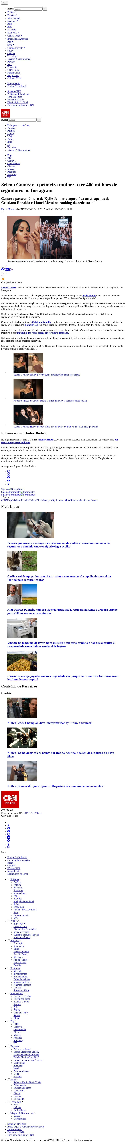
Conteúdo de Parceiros (19, 686)
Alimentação (20, 1085)
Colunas (11, 865)
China (16, 1018)
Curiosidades (20, 1110)
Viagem (17, 1116)
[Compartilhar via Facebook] (2, 270)
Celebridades (13, 163)
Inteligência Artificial (17, 38)
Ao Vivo (18, 882)
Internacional (13, 18)
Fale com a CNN (15, 99)
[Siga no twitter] (8, 474)
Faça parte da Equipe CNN (20, 105)
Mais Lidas (10, 506)
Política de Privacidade (18, 94)
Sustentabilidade (21, 990)
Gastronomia (20, 1118)
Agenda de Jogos (22, 1049)
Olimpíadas (19, 1062)
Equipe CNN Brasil (17, 86)
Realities (11, 171)
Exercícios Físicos (22, 1088)
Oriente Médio (21, 1012)
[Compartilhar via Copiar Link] (12, 270)
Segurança (19, 946)
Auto (9, 64)
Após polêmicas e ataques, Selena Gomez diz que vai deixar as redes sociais (50, 400)
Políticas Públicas (22, 937)
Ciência (11, 53)
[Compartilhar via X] (5, 270)
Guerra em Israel (22, 999)
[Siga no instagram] (8, 471)
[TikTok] (8, 844)
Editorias (14, 879)
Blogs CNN (13, 75)
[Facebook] (8, 828)
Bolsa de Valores (22, 979)
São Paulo (18, 957)
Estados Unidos (21, 1001)
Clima (16, 948)
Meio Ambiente (21, 951)
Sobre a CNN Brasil (17, 1124)
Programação (13, 83)
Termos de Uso (14, 97)
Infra (9, 26)
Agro (9, 23)
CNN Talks (13, 70)
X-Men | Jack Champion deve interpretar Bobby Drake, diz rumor (49, 722)
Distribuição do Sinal (17, 102)
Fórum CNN (13, 72)
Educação (12, 67)
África (17, 1010)
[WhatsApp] (8, 847)
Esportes (11, 29)
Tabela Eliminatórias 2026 (26, 1057)
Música (10, 169)
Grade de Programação (18, 860)
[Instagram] (8, 834)
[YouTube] (8, 831)
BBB (9, 158)
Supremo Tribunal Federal (26, 934)
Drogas (17, 1096)
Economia (12, 32)
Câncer (17, 1093)
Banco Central (21, 976)
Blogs (10, 863)
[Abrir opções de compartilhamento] (6, 273)
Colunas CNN (14, 78)
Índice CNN (20, 923)
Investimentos (20, 974)
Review (11, 61)
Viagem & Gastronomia (18, 59)
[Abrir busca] (45, 8)
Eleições (11, 15)
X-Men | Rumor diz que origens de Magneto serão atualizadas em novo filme (55, 786)
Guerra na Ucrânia (23, 996)
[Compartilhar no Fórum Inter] (2, 279)
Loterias (17, 987)
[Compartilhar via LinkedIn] (7, 270)
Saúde (10, 50)
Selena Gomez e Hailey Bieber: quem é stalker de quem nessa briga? (47, 374)
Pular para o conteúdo (18, 125)
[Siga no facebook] (8, 478)
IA (8, 144)
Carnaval (11, 160)
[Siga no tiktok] (8, 484)
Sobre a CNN (14, 91)
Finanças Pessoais (22, 985)
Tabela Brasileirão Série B (26, 1054)
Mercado (18, 971)
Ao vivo (11, 128)
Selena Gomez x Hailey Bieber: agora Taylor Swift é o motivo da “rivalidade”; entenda (56, 426)
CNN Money (13, 35)
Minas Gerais (20, 962)
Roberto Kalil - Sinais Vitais (27, 1082)
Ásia (16, 1007)
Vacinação (19, 1090)
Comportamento (15, 48)
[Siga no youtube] (8, 481)
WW (9, 136)
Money (10, 133)
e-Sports (18, 1076)
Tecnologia (12, 56)
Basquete (18, 1065)
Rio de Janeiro (21, 959)
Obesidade (19, 1099)
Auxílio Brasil (20, 954)
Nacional (11, 21)
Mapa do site (13, 871)
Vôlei (16, 1068)
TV (9, 177)
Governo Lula (20, 926)
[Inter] (9, 822)
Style (9, 45)
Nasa (16, 1104)
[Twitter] (8, 825)
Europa (17, 1004)
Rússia (17, 1015)
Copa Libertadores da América (28, 1060)
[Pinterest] (8, 841)
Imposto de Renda (22, 982)
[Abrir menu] (4, 3)
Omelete (6, 693)
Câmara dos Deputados (25, 929)
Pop (9, 42)
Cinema (11, 166)
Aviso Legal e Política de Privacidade (25, 1126)
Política (11, 12)
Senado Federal (21, 932)
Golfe (16, 1073)
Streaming (12, 174)
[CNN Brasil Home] (18, 116)
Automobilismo (21, 1071)
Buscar (10, 8)
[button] (63, 237)
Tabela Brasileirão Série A (26, 1051)
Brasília (17, 965)
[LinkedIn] (8, 837)
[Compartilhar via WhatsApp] (10, 270)
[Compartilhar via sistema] (2, 276)
